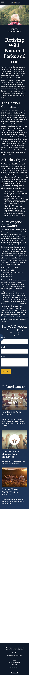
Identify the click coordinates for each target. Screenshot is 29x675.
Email (3, 347)
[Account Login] (16, 653)
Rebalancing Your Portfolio (11, 413)
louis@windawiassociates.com (14, 655)
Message (4, 357)
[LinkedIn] (13, 653)
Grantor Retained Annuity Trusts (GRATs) (11, 492)
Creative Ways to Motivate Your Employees (11, 454)
